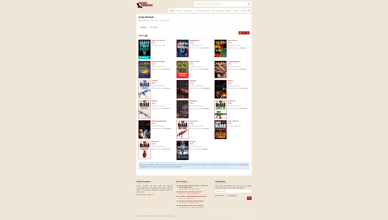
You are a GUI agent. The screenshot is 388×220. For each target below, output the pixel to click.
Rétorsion (155, 141)
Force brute (194, 121)
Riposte (230, 81)
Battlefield (205, 149)
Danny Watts (206, 88)
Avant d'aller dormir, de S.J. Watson (191, 205)
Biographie (143, 27)
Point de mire (194, 62)
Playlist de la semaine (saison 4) (190, 192)
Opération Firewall (158, 62)
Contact (235, 11)
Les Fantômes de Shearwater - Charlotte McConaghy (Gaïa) (193, 186)
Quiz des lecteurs (217, 11)
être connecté (176, 167)
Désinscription (232, 195)
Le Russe (193, 141)
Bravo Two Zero (157, 40)
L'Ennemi (155, 81)
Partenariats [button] (187, 11)
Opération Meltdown (159, 121)
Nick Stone (205, 48)
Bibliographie (154, 27)
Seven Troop (232, 121)
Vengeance (193, 101)
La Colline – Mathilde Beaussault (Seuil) (193, 196)
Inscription (220, 195)
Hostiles (154, 101)
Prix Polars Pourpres (203, 11)
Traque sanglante (234, 62)
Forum (179, 11)
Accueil (172, 11)
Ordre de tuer (232, 40)
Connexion (244, 11)
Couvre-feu (232, 101)
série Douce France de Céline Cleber (191, 201)
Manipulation (194, 40)
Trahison (193, 81)
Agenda (228, 11)
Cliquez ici (163, 190)
